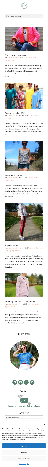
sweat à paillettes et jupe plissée (20, 301)
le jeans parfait (11, 245)
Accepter (24, 446)
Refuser (24, 452)
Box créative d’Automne (15, 55)
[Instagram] (21, 382)
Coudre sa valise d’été (15, 113)
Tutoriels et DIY (10, 118)
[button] (44, 424)
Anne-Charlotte (12, 57)
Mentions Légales (24, 464)
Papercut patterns (10, 306)
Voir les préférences (24, 458)
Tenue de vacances (13, 175)
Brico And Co (33, 57)
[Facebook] (15, 382)
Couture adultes (10, 60)
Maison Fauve (9, 180)
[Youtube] (33, 382)
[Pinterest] (27, 382)
